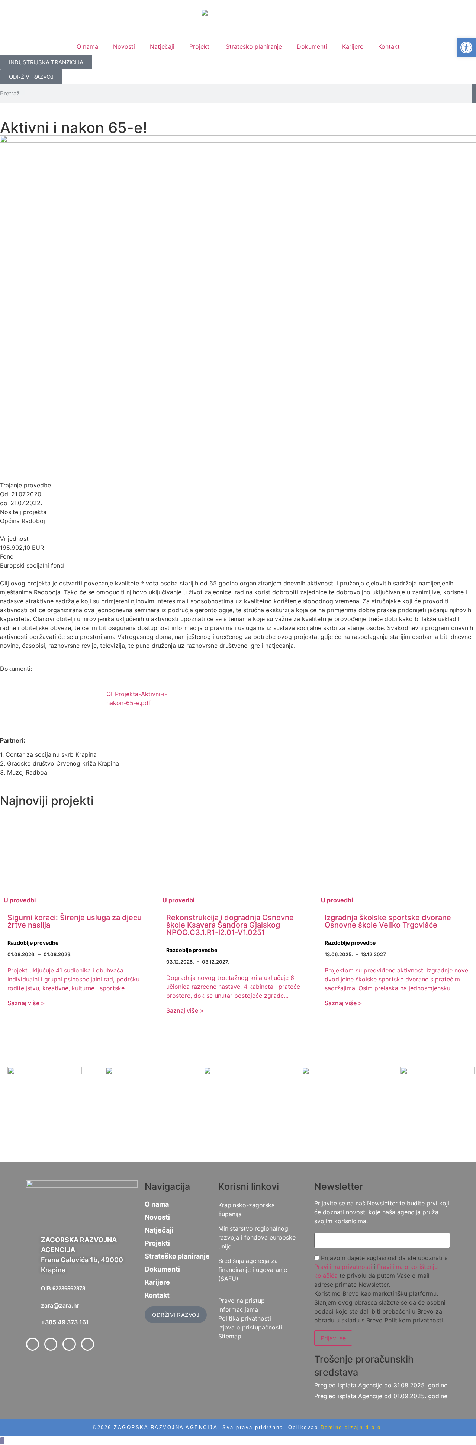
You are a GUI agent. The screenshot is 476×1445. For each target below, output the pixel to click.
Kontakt (389, 46)
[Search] (474, 93)
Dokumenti (312, 46)
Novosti (124, 46)
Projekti (200, 46)
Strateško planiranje (254, 46)
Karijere (352, 46)
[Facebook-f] (32, 1344)
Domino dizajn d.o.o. (352, 1427)
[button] (466, 47)
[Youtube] (50, 1344)
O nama (87, 46)
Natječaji (162, 46)
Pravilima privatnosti (343, 1266)
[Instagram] (87, 1344)
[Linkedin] (68, 1344)
